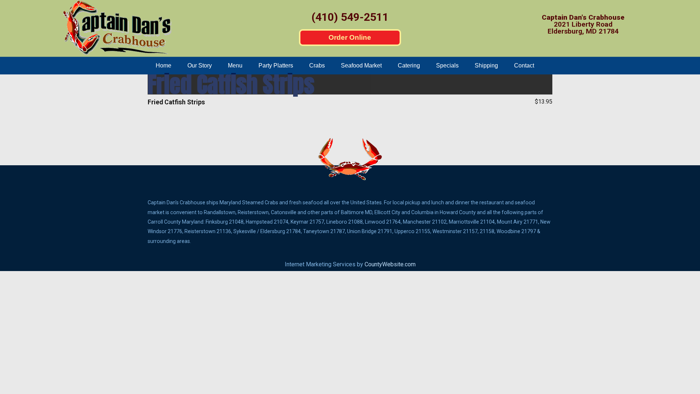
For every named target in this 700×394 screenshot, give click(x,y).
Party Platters (275, 65)
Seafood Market (361, 65)
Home (163, 65)
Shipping (486, 65)
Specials (447, 65)
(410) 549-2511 (350, 17)
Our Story (199, 65)
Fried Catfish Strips (231, 84)
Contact (524, 65)
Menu (235, 65)
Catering (409, 65)
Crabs (317, 65)
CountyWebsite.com (390, 264)
